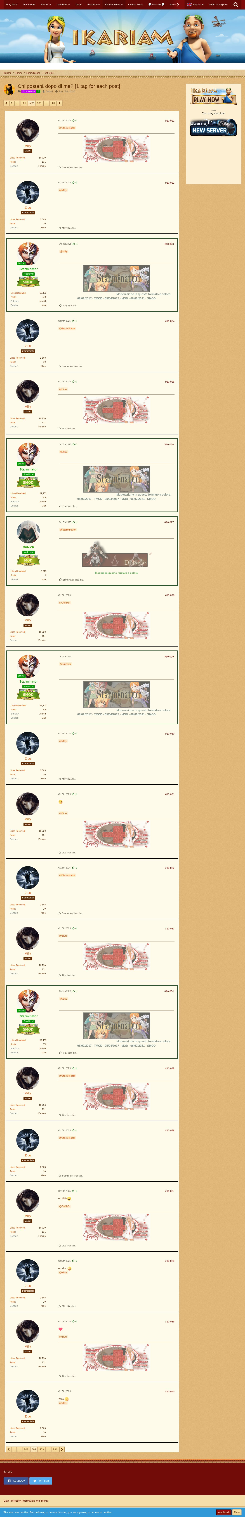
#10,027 (169, 522)
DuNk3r (66, 602)
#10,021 (170, 120)
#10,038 (170, 1261)
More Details (224, 1512)
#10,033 (170, 928)
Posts (12, 162)
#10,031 (170, 794)
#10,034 (169, 991)
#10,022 (170, 182)
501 (24, 103)
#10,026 (169, 444)
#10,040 (170, 1391)
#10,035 (170, 1068)
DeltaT (49, 91)
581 (53, 103)
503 (39, 103)
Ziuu (64, 389)
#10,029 (169, 656)
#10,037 (170, 1191)
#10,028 (170, 595)
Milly (64, 190)
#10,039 (170, 1321)
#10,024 (170, 321)
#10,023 (169, 244)
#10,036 (170, 1130)
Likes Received (17, 158)
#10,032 (170, 868)
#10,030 (170, 733)
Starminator (68, 127)
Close (237, 1512)
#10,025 (170, 381)
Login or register (218, 4)
